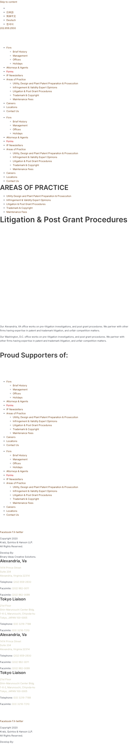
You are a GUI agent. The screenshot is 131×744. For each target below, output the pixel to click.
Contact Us (12, 111)
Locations (11, 107)
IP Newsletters (14, 75)
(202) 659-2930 (22, 581)
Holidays (18, 63)
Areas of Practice (16, 79)
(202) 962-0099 (21, 594)
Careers (10, 103)
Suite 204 (5, 571)
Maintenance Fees (23, 99)
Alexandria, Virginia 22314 (15, 575)
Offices (17, 59)
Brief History (20, 51)
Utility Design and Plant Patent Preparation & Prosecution (38, 196)
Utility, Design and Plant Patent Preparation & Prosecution (45, 83)
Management (20, 55)
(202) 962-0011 (20, 588)
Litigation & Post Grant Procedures (32, 91)
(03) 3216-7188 (22, 623)
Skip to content (8, 1)
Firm (9, 47)
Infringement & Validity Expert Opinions (35, 87)
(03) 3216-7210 (20, 630)
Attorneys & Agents (17, 67)
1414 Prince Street (10, 567)
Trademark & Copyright (26, 95)
